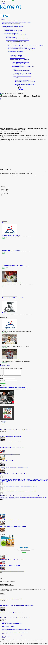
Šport (3, 93)
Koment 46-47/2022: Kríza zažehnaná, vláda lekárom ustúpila (25, 81)
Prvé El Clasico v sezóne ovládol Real (16, 55)
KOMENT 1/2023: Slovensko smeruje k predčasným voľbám (25, 78)
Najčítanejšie (4, 421)
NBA (46, 497)
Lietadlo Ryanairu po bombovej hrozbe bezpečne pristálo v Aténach (15, 34)
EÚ (37, 497)
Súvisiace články (4, 221)
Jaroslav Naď (15, 497)
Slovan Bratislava (29, 497)
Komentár (1, 375)
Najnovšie (3, 422)
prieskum (41, 497)
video (3, 497)
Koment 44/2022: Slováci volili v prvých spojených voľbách (24, 84)
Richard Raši (32, 497)
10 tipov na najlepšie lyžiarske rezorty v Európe (19, 63)
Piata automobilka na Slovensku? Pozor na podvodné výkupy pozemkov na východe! (21, 48)
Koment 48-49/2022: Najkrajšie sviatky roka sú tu (23, 80)
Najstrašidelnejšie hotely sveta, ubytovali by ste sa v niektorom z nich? (23, 66)
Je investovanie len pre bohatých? (11, 37)
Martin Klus (10, 497)
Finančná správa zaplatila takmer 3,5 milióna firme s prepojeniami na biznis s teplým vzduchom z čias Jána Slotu (26, 45)
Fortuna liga (35, 497)
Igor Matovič (6, 497)
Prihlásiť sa (24, 552)
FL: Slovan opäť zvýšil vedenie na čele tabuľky (17, 58)
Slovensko (39, 497)
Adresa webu (2, 380)
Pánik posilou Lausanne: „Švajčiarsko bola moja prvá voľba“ (19, 59)
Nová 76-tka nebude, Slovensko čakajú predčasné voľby (11, 23)
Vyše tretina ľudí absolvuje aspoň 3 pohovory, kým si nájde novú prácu (17, 38)
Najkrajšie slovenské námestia (16, 67)
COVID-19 (12, 497)
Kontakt (3, 3)
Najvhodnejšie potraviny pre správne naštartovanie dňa (22, 73)
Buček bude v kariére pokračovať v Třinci (16, 56)
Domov (1, 93)
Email (1, 378)
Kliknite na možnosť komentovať (5, 365)
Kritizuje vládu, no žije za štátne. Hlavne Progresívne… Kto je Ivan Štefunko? (20, 49)
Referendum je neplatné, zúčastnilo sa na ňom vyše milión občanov (12, 26)
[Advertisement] (17, 12)
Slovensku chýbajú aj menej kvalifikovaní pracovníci (12, 265)
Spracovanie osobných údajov (6, 636)
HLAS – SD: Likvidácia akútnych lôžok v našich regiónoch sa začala (13, 20)
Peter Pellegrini (23, 497)
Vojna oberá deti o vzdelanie (8, 29)
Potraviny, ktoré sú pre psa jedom (19, 74)
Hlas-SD (26, 497)
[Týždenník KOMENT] (10, 8)
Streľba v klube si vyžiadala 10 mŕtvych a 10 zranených (13, 30)
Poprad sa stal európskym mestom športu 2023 (11, 235)
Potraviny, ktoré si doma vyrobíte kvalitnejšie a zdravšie (22, 76)
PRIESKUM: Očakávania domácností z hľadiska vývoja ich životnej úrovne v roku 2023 (16, 22)
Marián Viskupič (44, 497)
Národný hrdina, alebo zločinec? (8, 312)
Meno (1, 376)
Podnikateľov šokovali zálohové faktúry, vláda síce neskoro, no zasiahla (17, 40)
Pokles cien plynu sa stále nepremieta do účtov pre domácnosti (16, 41)
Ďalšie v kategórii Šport (5, 222)
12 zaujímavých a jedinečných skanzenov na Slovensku (20, 62)
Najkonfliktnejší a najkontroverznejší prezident (15, 51)
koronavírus (1, 497)
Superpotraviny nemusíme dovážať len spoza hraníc (22, 70)
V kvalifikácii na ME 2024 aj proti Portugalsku (11, 250)
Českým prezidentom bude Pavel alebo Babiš (11, 33)
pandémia (21, 497)
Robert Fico (18, 497)
